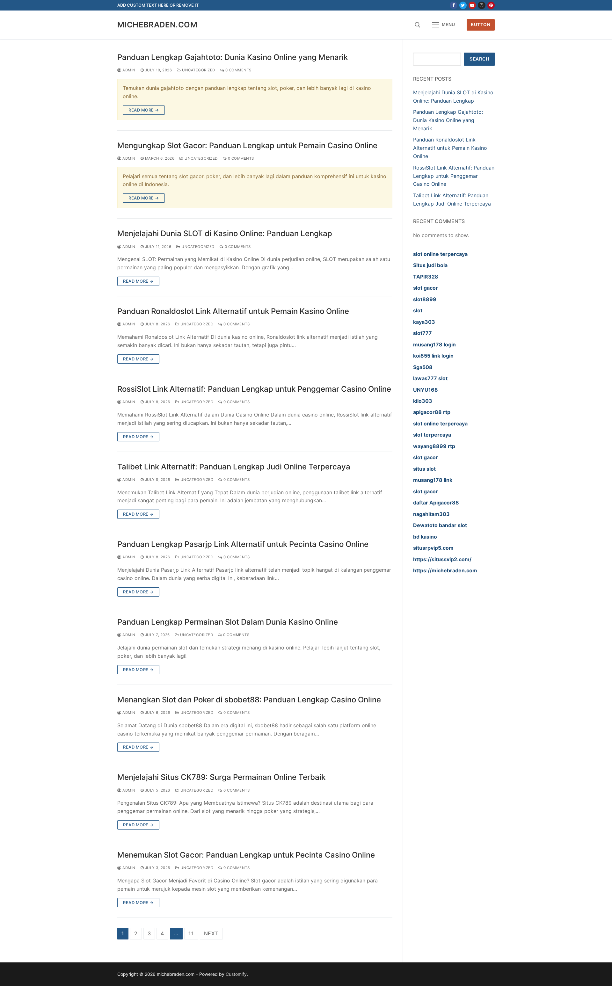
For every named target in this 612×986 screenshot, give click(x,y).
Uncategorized (198, 70)
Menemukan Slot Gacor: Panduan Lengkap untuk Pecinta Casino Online (246, 854)
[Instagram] (481, 5)
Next (211, 933)
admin (128, 70)
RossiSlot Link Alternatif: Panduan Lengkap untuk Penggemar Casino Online (254, 389)
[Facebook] (453, 5)
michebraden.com (157, 24)
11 (191, 933)
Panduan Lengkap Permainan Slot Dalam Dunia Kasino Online (227, 622)
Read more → (143, 109)
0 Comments (237, 70)
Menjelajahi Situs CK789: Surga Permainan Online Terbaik (221, 777)
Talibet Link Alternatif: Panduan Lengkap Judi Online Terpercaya (233, 466)
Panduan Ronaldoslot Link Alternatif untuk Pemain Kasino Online (233, 311)
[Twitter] (463, 5)
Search (479, 59)
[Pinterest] (491, 5)
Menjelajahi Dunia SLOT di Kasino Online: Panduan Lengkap (224, 233)
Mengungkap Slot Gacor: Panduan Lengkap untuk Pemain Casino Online (247, 145)
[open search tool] (417, 25)
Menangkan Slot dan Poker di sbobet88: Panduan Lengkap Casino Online (249, 699)
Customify (236, 974)
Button (480, 24)
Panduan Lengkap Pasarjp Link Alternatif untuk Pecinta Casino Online (242, 544)
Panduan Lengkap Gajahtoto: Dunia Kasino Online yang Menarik (232, 57)
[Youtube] (472, 5)
